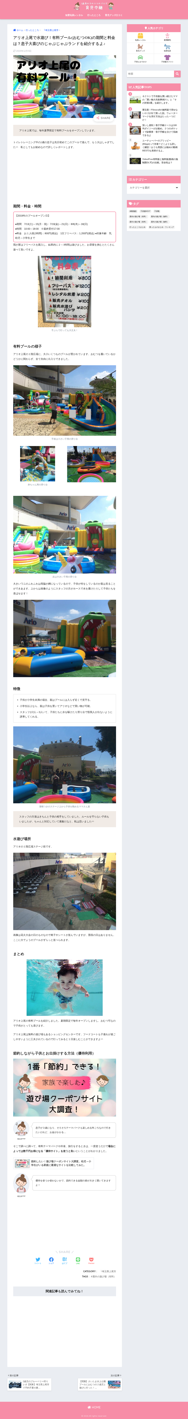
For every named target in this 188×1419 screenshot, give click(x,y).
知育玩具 (167, 51)
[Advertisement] (64, 174)
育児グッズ (140, 51)
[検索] (177, 74)
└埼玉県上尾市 (107, 1271)
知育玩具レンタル (74, 15)
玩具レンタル (140, 40)
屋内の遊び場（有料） (138, 216)
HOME (96, 1407)
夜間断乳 (167, 40)
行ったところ (94, 15)
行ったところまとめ (137, 227)
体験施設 (133, 211)
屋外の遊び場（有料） (104, 1276)
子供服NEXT (145, 211)
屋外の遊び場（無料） (160, 222)
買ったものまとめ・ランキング (161, 227)
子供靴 (157, 211)
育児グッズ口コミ (114, 15)
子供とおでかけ (140, 62)
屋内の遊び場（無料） (160, 216)
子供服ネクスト (167, 62)
